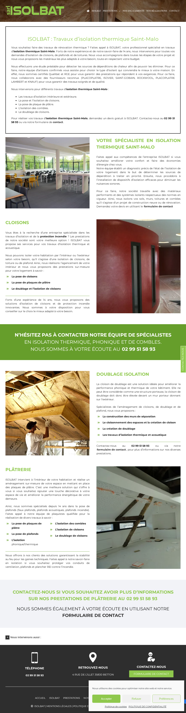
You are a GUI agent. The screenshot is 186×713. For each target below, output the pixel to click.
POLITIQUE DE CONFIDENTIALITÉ (147, 706)
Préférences (166, 698)
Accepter (106, 698)
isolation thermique (79, 89)
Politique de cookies (116, 706)
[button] (93, 637)
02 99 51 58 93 (35, 675)
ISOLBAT (54, 697)
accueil (40, 697)
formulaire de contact (93, 615)
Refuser (136, 698)
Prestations (71, 697)
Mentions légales (58, 706)
